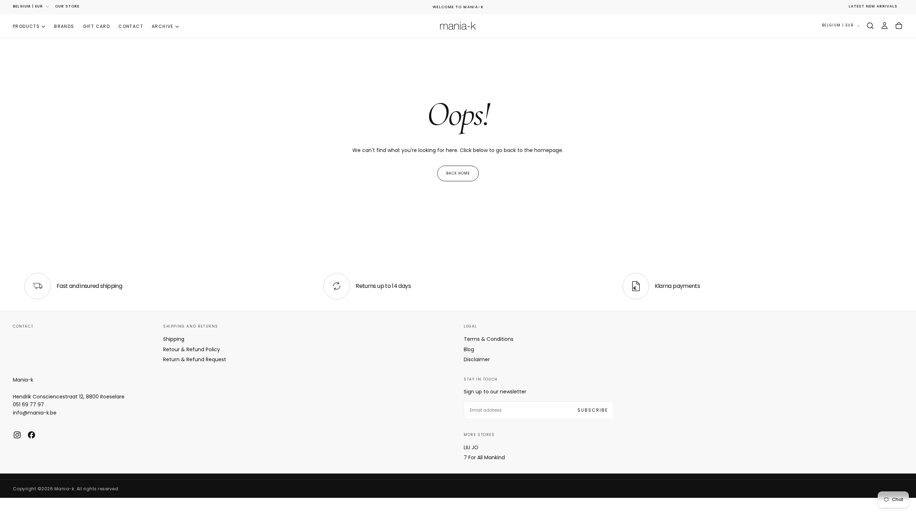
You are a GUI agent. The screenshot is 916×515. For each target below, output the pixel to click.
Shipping (173, 339)
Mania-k (23, 379)
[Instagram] (17, 435)
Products (26, 26)
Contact (130, 26)
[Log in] (884, 25)
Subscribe (593, 410)
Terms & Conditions (488, 339)
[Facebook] (31, 435)
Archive (163, 26)
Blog (469, 349)
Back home (458, 173)
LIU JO (471, 447)
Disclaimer (477, 359)
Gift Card (96, 26)
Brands (64, 26)
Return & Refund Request (194, 359)
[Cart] (899, 25)
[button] (870, 25)
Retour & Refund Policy (191, 349)
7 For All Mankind (484, 457)
